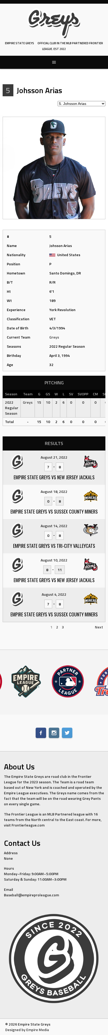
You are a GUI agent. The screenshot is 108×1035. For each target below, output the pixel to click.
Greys (54, 337)
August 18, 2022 (54, 491)
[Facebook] (41, 733)
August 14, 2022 (54, 525)
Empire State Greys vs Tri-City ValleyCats (54, 545)
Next (99, 627)
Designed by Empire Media (27, 1029)
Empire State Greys (19, 43)
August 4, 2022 (54, 594)
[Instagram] (54, 733)
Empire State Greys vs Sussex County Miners (54, 511)
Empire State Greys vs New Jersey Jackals (54, 477)
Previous (12, 627)
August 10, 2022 (54, 560)
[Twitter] (67, 733)
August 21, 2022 (54, 457)
